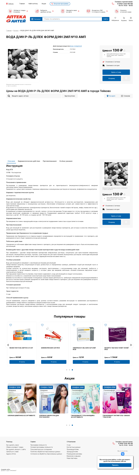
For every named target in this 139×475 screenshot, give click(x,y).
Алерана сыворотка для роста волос (49, 416)
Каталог (16, 30)
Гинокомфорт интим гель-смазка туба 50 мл (116, 416)
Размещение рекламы (74, 454)
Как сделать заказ (12, 445)
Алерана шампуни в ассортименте (21, 415)
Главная (22, 4)
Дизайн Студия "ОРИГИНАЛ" (8, 470)
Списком (127, 96)
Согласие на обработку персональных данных (46, 454)
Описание (11, 161)
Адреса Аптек (11, 454)
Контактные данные (73, 447)
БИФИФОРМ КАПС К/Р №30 (50, 348)
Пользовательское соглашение (41, 449)
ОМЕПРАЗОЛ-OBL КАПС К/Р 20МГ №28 (84, 348)
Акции (44, 4)
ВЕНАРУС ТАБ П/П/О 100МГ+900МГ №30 (116, 348)
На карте (112, 96)
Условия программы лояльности (41, 447)
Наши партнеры (72, 458)
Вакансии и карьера (73, 456)
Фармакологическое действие (29, 161)
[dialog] (115, 462)
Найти (105, 19)
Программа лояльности (38, 445)
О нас (69, 445)
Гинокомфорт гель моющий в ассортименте (82, 416)
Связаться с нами (12, 452)
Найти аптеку (33, 4)
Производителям (73, 449)
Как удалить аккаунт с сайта (16, 449)
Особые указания (65, 161)
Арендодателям (72, 452)
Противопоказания (50, 161)
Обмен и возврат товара (14, 447)
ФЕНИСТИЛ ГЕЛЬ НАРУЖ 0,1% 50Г (21, 348)
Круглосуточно (70, 96)
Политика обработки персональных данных (45, 452)
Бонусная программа (61, 3)
